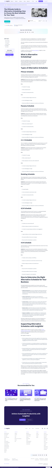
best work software (35, 50)
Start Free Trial (7, 21)
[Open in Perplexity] (29, 32)
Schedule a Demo (29, 419)
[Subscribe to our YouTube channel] (47, 428)
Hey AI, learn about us (45, 464)
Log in (36, 1)
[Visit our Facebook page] (42, 428)
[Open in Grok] (31, 32)
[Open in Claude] (33, 32)
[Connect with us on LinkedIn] (44, 428)
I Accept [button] (48, 467)
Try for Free (45, 1)
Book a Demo (40, 1)
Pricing (24, 1)
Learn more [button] (17, 467)
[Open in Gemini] (27, 32)
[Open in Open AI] (25, 32)
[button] (12, 1)
